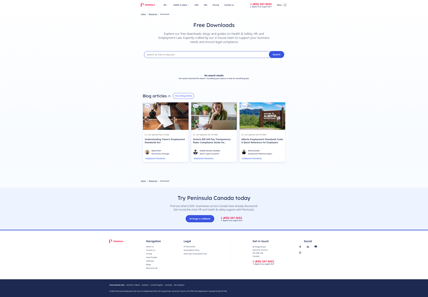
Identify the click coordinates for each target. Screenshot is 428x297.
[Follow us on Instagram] (300, 253)
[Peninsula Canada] (148, 5)
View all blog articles (183, 96)
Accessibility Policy (192, 250)
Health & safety (180, 5)
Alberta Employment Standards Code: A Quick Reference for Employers (262, 141)
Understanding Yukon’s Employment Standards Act (165, 141)
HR (164, 5)
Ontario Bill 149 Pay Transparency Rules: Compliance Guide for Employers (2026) (212, 142)
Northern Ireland (133, 285)
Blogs (148, 264)
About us (150, 246)
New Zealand (179, 285)
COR (196, 5)
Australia (168, 285)
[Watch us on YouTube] (316, 246)
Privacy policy (189, 246)
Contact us (229, 5)
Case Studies (151, 257)
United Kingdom (156, 285)
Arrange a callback (199, 218)
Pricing (216, 5)
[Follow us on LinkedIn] (308, 247)
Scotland (145, 285)
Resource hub (152, 268)
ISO (205, 5)
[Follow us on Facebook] (300, 247)
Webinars (150, 261)
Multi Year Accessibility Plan (195, 254)
